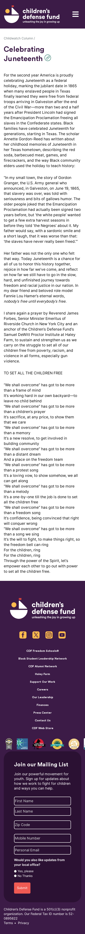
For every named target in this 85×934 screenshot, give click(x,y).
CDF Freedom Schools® (42, 650)
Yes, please (26, 871)
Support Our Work (42, 681)
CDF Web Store (42, 728)
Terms (8, 923)
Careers (42, 689)
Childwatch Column (18, 38)
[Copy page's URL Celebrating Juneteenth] (48, 57)
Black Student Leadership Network (42, 658)
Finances (42, 705)
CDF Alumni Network (42, 666)
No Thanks (25, 876)
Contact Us (42, 720)
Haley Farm (42, 674)
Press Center (42, 712)
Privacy (23, 923)
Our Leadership (42, 697)
